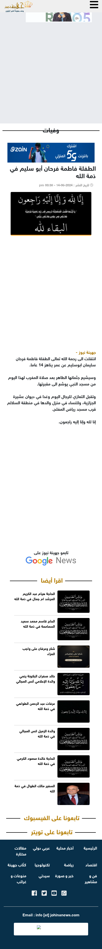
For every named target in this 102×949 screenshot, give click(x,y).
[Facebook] (34, 892)
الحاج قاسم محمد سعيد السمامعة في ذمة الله (38, 623)
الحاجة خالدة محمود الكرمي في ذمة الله (36, 760)
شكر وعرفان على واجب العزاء (39, 650)
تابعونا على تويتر (52, 831)
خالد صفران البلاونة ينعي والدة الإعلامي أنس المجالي (35, 678)
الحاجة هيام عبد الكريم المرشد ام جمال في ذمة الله (34, 595)
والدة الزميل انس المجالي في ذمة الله (37, 733)
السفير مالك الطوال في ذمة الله (35, 788)
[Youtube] (54, 892)
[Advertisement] (51, 69)
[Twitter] (44, 892)
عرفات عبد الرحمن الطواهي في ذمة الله (35, 705)
